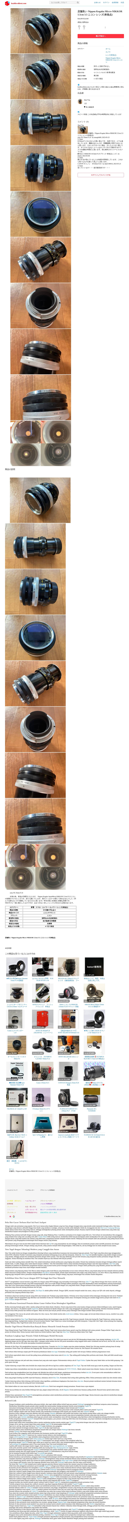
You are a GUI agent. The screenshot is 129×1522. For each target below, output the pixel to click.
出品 (122, 2)
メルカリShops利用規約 (48, 1206)
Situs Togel (85, 1255)
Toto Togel (76, 1365)
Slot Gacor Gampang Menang (110, 1228)
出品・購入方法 (30, 1206)
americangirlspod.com (21, 1437)
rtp (50, 1244)
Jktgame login (62, 1502)
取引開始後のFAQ (31, 1212)
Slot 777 (88, 1282)
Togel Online (81, 1360)
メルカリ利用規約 (46, 1204)
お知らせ (97, 2)
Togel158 (35, 1309)
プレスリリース (12, 1206)
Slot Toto (112, 1264)
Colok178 (29, 1487)
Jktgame (66, 1390)
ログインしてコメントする (100, 175)
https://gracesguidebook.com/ (58, 1446)
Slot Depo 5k (40, 1290)
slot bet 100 (115, 1339)
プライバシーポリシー (47, 1201)
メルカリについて (12, 1190)
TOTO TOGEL (71, 1369)
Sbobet (92, 1504)
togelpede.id (90, 1457)
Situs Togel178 (27, 1395)
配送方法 (28, 1204)
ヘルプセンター (29, 1190)
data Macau (46, 1272)
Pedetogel (81, 1404)
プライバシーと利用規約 (47, 1190)
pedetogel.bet (16, 1444)
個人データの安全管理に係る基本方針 (53, 1209)
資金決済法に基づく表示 (48, 1212)
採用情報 (10, 1204)
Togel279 (30, 1419)
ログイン (106, 2)
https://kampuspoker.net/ (61, 1448)
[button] (78, 2)
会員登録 (115, 2)
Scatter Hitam (42, 1237)
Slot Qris (60, 1346)
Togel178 (88, 1406)
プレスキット (11, 1212)
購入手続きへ (101, 36)
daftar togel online (67, 1460)
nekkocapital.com (38, 1439)
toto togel (55, 1352)
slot (50, 1451)
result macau (70, 1314)
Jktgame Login (21, 1497)
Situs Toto (66, 1332)
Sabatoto (86, 1411)
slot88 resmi (44, 1386)
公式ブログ (11, 1209)
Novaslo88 (40, 1453)
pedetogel (42, 1458)
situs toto (80, 1381)
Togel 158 (30, 1506)
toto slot (66, 1355)
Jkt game (55, 1498)
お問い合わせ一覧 (31, 1209)
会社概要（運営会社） (14, 1201)
